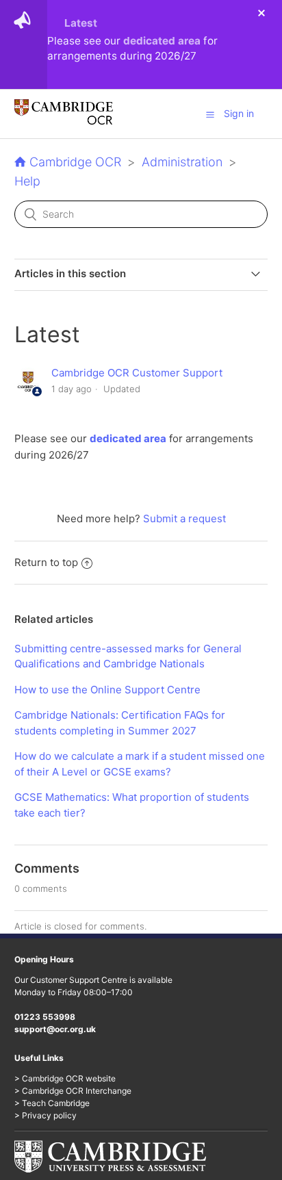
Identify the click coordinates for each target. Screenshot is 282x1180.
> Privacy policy (45, 1115)
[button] (210, 114)
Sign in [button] (239, 113)
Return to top (46, 562)
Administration (182, 162)
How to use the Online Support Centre (107, 689)
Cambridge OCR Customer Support (136, 372)
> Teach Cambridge (52, 1103)
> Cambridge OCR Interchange (72, 1091)
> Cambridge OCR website (65, 1078)
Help (27, 181)
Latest (80, 22)
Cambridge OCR (75, 162)
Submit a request (184, 518)
